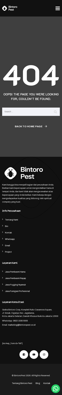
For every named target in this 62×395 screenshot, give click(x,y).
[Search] (55, 111)
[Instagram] (44, 354)
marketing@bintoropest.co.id (21, 325)
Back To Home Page (29, 126)
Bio (6, 226)
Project (8, 252)
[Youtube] (34, 354)
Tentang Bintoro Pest (22, 383)
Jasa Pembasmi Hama (15, 272)
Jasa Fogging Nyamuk (15, 285)
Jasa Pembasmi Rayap (15, 278)
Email (7, 246)
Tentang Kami (11, 220)
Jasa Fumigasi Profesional (17, 291)
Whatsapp (10, 239)
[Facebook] (23, 354)
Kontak (8, 233)
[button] (55, 388)
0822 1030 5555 (20, 321)
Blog (38, 383)
